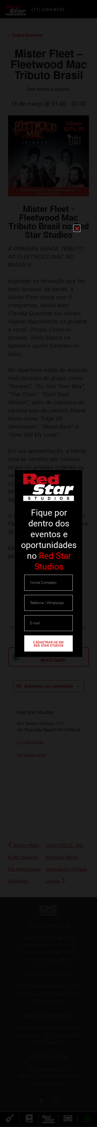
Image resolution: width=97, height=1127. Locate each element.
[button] (77, 228)
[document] (48, 563)
